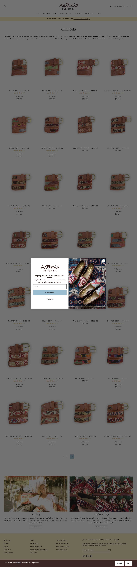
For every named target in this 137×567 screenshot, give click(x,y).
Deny (128, 563)
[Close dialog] (103, 260)
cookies (18, 563)
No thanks (50, 299)
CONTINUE (49, 292)
